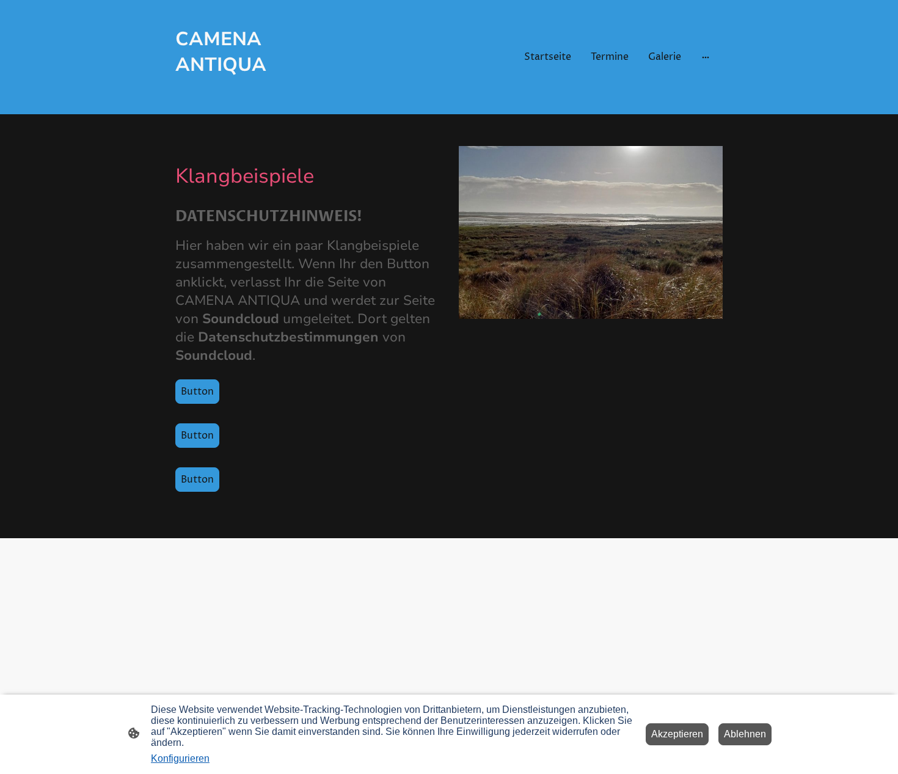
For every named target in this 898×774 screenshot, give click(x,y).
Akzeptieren (677, 734)
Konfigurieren (180, 758)
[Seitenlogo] (260, 97)
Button (197, 391)
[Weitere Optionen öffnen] (705, 56)
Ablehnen (745, 734)
